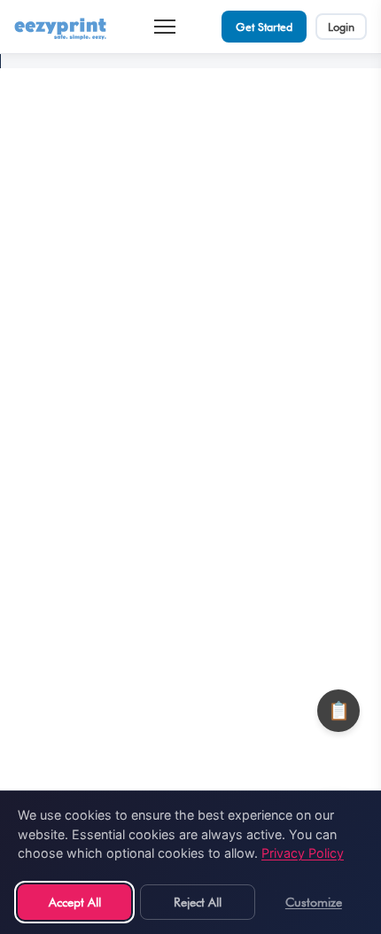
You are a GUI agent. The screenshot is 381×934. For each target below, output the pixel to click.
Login (341, 26)
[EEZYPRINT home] (61, 26)
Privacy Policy (302, 852)
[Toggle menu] (165, 26)
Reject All (198, 901)
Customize (313, 901)
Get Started (264, 26)
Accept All (75, 901)
